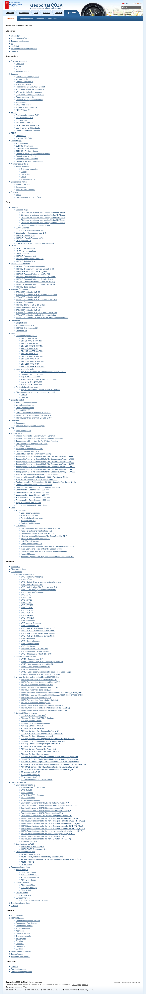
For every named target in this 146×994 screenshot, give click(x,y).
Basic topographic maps (30, 513)
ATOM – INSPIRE (27, 862)
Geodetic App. (16, 141)
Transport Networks (23, 936)
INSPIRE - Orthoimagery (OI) (27, 328)
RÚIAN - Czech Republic (25, 248)
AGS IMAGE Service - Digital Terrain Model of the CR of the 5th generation (49, 759)
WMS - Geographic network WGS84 (35, 651)
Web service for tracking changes (29, 92)
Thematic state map (28, 521)
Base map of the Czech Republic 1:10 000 (32, 490)
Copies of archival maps (30, 523)
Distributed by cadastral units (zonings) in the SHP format (43, 220)
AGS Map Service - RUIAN (31, 721)
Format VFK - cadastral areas (32, 230)
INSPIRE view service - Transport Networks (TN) (39, 687)
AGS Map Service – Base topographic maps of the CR (42, 734)
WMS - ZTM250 (27, 608)
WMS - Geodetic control (30, 644)
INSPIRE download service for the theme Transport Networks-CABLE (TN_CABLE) (53, 821)
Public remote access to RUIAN (28, 115)
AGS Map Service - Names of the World (36, 746)
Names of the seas (23, 185)
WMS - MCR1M (27, 613)
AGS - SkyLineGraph (29, 888)
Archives (14, 192)
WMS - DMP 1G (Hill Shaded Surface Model (38, 633)
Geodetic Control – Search (26, 156)
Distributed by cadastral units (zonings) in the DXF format (43, 223)
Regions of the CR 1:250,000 (32, 374)
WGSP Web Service (23, 105)
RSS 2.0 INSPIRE (71, 990)
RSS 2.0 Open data (87, 990)
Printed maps (21, 510)
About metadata (17, 916)
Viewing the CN (22, 79)
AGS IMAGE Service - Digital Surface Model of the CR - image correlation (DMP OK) (53, 764)
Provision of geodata (19, 61)
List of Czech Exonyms (29, 541)
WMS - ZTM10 (26, 597)
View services (16, 572)
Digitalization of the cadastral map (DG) (31, 233)
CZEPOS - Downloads (24, 146)
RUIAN (13, 113)
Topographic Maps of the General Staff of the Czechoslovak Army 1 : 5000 (44, 456)
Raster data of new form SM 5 (27, 451)
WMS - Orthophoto (28, 621)
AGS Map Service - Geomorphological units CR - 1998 (42, 744)
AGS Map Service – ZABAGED (33, 716)
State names (21, 187)
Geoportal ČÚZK (46, 6)
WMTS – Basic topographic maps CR (35, 667)
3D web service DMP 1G (30, 777)
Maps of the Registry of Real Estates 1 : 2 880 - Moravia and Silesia (42, 477)
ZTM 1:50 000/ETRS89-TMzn (32, 356)
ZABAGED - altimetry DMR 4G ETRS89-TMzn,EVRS (36, 300)
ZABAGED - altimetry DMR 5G (28, 292)
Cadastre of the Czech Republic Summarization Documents (44, 552)
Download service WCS (25, 844)
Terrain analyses (22, 167)
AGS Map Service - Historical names (35, 754)
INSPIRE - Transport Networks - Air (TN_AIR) (33, 274)
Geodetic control (17, 400)
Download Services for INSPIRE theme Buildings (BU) (42, 813)
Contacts (14, 51)
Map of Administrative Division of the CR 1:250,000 (40, 390)
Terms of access (17, 954)
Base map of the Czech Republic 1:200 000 (33, 500)
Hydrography (21, 939)
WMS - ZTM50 (26, 603)
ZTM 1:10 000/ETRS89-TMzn (32, 346)
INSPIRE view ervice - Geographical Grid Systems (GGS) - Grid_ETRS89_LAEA (52, 692)
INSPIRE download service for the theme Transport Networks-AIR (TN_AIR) (50, 818)
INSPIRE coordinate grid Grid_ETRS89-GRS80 (34, 418)
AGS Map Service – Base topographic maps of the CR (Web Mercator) (48, 739)
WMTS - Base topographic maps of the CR (37, 664)
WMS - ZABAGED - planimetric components (38, 590)
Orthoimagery (21, 946)
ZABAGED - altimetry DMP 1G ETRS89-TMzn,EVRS (36, 313)
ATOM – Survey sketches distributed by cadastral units (42, 857)
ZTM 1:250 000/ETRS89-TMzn (32, 367)
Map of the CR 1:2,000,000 (31, 385)
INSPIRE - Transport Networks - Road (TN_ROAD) (35, 282)
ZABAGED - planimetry (20, 264)
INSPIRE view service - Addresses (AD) (36, 698)
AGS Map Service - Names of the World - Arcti (38, 749)
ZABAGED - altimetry (19, 290)
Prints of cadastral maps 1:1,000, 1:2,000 (31, 505)
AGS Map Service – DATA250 (32, 728)
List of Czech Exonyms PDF (31, 544)
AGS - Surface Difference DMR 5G (34, 901)
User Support (76, 985)
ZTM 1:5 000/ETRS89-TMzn (31, 341)
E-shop (19, 69)
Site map (117, 982)
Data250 (24, 397)
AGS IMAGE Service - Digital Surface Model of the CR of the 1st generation (50, 762)
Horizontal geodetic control (26, 403)
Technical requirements (20, 41)
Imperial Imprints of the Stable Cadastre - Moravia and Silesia (39, 438)
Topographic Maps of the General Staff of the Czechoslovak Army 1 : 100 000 (45, 467)
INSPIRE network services (21, 951)
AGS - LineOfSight (28, 885)
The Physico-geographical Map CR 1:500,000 (38, 379)
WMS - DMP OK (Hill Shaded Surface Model (38, 636)
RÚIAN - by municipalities (26, 251)
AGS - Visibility (26, 890)
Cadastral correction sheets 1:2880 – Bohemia (34, 485)
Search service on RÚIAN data (28, 128)
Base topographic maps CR (26, 336)
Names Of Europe (28, 554)
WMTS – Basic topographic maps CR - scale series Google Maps (46, 672)
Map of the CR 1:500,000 (30, 377)
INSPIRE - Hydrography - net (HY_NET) (31, 272)
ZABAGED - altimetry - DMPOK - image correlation (36, 315)
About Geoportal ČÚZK (20, 39)
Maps (13, 333)
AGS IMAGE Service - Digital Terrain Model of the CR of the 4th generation (49, 757)
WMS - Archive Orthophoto (31, 623)
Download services (25, 19)
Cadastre (14, 74)
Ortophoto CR (21, 323)
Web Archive (21, 102)
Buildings (19, 949)
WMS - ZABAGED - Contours (32, 592)
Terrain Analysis (22, 870)
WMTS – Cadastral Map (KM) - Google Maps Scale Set (42, 662)
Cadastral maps (22, 210)
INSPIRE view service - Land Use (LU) (36, 690)
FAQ (12, 44)
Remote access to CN (24, 82)
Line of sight (25, 174)
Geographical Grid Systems (26, 923)
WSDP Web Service (23, 84)
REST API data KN (23, 110)
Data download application (45, 19)
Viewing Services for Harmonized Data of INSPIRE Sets (37, 677)
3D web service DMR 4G (30, 772)
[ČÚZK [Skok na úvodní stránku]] (13, 5)
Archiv (18, 195)
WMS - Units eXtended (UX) (31, 585)
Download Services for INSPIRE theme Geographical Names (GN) (46, 816)
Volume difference (28, 179)
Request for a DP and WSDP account (30, 87)
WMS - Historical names (30, 641)
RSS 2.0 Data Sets (33, 990)
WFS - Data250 (27, 793)
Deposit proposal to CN (25, 97)
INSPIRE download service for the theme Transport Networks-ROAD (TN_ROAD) (52, 826)
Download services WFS (25, 785)
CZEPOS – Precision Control (27, 151)
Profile (23, 177)
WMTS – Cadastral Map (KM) (32, 659)
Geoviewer (20, 64)
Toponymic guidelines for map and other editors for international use (47, 557)
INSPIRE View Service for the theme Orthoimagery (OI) (42, 705)
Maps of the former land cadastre (28, 503)
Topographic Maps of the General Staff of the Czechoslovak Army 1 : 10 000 (45, 459)
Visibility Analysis (22, 883)
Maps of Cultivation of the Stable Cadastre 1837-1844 (36, 480)
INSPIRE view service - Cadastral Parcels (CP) (39, 680)
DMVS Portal (21, 136)
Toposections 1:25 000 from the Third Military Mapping (37, 441)
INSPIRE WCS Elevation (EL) (32, 847)
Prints (13, 508)
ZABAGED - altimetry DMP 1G (28, 310)
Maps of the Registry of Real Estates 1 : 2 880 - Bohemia (37, 474)
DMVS (13, 133)
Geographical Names (24, 926)
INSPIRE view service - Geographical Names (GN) (40, 682)
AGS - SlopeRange (28, 880)
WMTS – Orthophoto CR (30, 669)
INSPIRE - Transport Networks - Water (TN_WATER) (36, 284)
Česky (126, 3)
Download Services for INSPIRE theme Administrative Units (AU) (46, 811)
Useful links (15, 46)
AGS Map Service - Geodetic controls (35, 723)
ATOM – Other (26, 865)
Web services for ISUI (24, 123)
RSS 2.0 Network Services (52, 990)
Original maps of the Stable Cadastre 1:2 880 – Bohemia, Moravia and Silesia (46, 482)
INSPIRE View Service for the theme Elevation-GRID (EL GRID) (45, 708)
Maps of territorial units (25, 369)
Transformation (22, 143)
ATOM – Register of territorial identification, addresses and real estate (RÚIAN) (51, 859)
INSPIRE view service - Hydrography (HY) (37, 685)
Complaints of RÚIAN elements (28, 131)
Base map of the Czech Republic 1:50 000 (32, 495)
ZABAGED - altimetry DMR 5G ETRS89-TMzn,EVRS (36, 295)
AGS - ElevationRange (29, 875)
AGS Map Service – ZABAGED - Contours (37, 718)
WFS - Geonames (28, 798)
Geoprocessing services (20, 867)
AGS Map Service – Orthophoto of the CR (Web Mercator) (43, 741)
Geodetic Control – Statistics (27, 159)
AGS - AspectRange (28, 872)
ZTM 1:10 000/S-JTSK (29, 343)
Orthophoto (15, 320)
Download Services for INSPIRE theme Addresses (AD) (42, 808)
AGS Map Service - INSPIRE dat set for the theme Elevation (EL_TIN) (47, 770)
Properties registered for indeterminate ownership (35, 243)
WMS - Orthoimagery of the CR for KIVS (36, 654)
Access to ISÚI (21, 120)
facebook (85, 985)
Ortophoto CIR (21, 331)
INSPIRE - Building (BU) (25, 261)
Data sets (10, 19)
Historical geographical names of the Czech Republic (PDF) (44, 536)
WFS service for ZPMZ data (26, 107)
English (138, 3)
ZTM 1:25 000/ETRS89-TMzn (32, 351)
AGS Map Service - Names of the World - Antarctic (40, 752)
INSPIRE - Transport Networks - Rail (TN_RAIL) (34, 279)
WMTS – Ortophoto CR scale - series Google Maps (40, 675)
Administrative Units (23, 928)
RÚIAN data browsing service (27, 125)
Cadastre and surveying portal (27, 77)
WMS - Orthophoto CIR (30, 626)
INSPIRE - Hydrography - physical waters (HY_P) (35, 269)
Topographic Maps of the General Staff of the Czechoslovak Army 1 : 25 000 (45, 462)
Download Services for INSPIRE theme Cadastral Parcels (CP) (45, 803)
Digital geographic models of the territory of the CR (35, 392)
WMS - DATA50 (27, 615)
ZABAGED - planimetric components (30, 266)
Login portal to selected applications (30, 95)
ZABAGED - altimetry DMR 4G (28, 297)
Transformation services (20, 903)
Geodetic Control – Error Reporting (29, 161)
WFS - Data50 (26, 790)
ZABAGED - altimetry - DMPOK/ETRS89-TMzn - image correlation (42, 318)
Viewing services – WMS (25, 574)
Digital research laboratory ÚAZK (28, 197)
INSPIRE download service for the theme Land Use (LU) (42, 836)
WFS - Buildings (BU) (29, 841)
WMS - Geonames (28, 639)
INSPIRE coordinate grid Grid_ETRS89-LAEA (33, 415)
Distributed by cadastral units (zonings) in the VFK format (43, 212)
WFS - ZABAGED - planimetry (33, 788)
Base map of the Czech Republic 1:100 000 (33, 498)
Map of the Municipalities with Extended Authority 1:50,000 (43, 372)
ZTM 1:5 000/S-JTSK (29, 338)
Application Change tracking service (30, 89)
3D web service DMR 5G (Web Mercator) (36, 780)
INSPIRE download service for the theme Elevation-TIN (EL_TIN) (46, 839)
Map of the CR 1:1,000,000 (31, 382)
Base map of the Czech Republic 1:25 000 (32, 492)
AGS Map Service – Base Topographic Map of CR (40, 731)
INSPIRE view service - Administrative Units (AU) (39, 700)
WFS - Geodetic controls (30, 800)
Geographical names (19, 182)
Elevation (19, 941)
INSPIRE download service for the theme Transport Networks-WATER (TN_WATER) (53, 829)
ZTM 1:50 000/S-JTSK (29, 354)
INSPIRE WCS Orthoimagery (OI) (33, 849)
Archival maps (16, 433)
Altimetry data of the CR (20, 164)
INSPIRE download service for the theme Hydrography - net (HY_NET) (48, 834)
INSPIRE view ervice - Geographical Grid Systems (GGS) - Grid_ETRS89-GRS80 (52, 695)
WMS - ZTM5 (26, 595)
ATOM (18, 66)
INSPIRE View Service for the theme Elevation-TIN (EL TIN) (44, 710)
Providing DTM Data (24, 138)
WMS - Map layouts (28, 646)
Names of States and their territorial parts (36, 531)
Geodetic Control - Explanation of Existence (33, 154)
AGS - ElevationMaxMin (30, 877)
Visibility (24, 172)
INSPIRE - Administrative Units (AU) (29, 259)
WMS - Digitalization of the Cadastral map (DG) (39, 587)
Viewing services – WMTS (26, 657)
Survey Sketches (22, 228)
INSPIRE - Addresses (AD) (26, 256)
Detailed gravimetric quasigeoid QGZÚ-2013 (33, 413)
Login (126, 7)
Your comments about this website (24, 49)
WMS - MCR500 (27, 610)
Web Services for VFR (24, 118)
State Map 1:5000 (23, 446)
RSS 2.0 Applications (16, 990)
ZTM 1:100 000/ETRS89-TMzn (32, 361)
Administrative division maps (27, 387)
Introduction (15, 36)
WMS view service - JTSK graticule (34, 649)
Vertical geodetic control (25, 405)
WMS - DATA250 (27, 618)
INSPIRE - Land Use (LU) (26, 287)
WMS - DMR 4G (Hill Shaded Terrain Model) (38, 628)
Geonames (15, 421)
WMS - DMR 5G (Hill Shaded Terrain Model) (38, 631)
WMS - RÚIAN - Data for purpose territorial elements (41, 582)
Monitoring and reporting (20, 957)
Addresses (20, 931)
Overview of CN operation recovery (29, 100)
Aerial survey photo (23, 431)
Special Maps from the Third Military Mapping (33, 454)
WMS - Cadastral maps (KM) (32, 577)
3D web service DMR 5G (30, 775)
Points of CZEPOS (23, 410)
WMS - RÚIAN (26, 579)
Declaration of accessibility (131, 982)
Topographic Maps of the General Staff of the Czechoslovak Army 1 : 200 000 (45, 469)
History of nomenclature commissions (35, 539)
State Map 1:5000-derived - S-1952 (29, 449)
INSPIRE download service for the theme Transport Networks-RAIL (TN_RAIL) (51, 823)
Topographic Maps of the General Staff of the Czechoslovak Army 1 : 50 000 (45, 464)
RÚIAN (13, 246)
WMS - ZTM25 (26, 600)
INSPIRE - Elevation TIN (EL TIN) (28, 308)
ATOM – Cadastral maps (30, 854)
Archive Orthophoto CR (25, 325)
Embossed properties (29, 169)
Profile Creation (22, 893)
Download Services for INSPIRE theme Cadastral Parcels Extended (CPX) (49, 806)
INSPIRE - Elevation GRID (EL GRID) (30, 305)
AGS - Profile (26, 895)
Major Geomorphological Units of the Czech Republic (41, 549)
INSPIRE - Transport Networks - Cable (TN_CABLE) (36, 277)
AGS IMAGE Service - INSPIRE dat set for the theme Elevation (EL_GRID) (49, 767)
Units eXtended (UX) (24, 254)
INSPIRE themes (17, 918)
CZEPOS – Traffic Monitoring (27, 149)
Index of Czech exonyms (25, 190)
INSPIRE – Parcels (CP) (25, 236)
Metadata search (22, 71)
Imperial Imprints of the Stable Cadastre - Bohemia (35, 436)
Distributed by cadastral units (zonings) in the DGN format (43, 218)
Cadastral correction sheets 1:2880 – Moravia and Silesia (38, 487)
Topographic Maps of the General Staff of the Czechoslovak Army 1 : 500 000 (45, 472)
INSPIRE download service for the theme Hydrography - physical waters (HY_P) (52, 831)
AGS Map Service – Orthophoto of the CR (37, 736)
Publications (21, 526)
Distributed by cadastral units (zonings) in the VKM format (43, 215)
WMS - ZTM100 (27, 605)
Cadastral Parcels (23, 933)
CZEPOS (14, 906)
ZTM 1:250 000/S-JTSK (30, 364)
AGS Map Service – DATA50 (32, 726)
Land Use (20, 944)
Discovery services (18, 569)
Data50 (24, 395)
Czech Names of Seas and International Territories (40, 528)
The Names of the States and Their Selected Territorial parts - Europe (47, 546)
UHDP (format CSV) (23, 241)
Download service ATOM (25, 852)
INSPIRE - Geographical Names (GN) (30, 426)
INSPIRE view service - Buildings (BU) (35, 703)
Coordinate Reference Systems (28, 921)
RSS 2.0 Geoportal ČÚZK (18, 987)
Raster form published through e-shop (35, 225)
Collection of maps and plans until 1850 (31, 444)
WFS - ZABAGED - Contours (32, 795)
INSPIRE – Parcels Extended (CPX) (29, 238)
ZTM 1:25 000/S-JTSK (29, 349)
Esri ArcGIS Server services (26, 713)
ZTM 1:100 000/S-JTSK (30, 359)
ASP (12, 428)
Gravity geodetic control (25, 408)
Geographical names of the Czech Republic (38, 534)
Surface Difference (23, 898)
